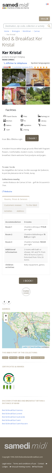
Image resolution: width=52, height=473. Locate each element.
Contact (41, 463)
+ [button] (6, 316)
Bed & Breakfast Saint (11, 420)
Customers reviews (12, 205)
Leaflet (25, 347)
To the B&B (31, 205)
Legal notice (6, 463)
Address (20, 211)
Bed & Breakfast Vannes (12, 410)
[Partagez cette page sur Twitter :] (9, 302)
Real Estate (38, 466)
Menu (43, 18)
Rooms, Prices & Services (15, 199)
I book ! (32, 138)
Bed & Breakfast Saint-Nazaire (15, 423)
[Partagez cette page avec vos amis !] (4, 302)
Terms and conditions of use (24, 463)
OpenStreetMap (35, 347)
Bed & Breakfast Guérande (13, 417)
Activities (8, 211)
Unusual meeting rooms (21, 466)
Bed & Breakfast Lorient (12, 413)
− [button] (6, 320)
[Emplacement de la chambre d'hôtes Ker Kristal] (26, 330)
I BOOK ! (28, 280)
